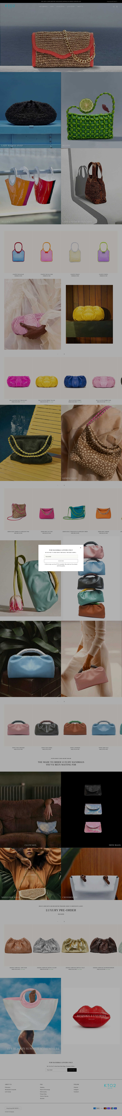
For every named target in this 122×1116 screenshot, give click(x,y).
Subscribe (61, 560)
